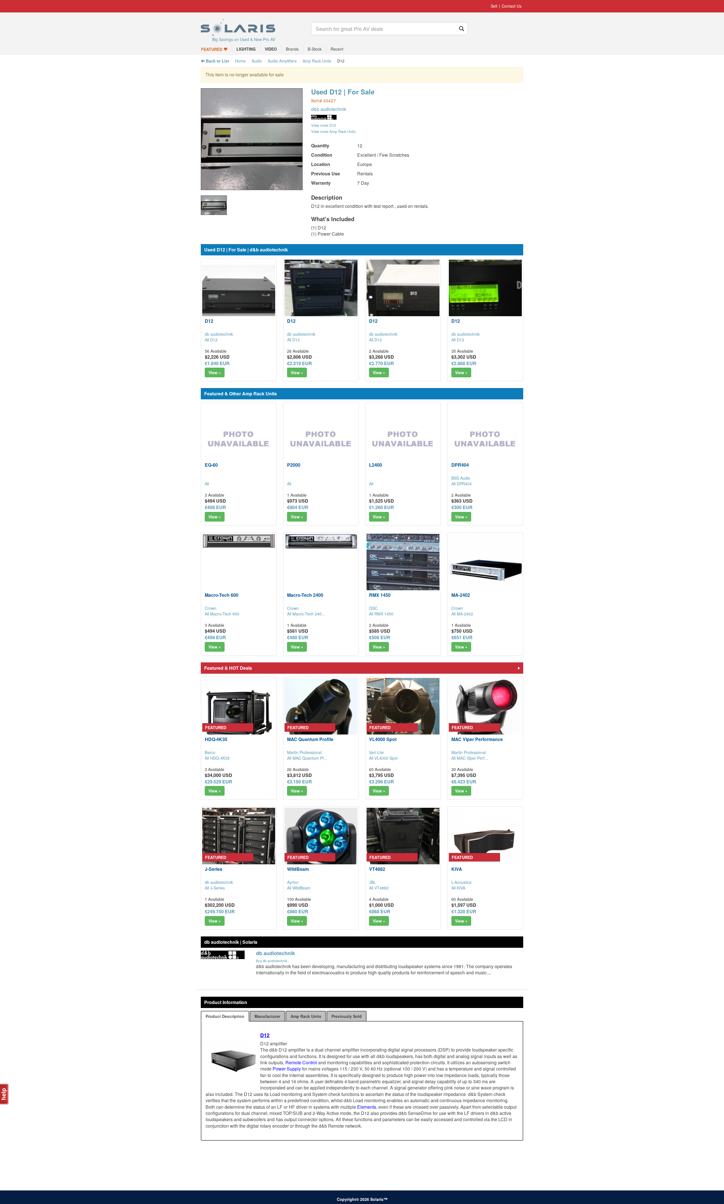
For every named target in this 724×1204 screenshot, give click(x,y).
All (207, 483)
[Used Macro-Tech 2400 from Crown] (321, 541)
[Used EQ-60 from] (238, 440)
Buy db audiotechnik (271, 960)
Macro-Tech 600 (221, 595)
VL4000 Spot (383, 739)
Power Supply (287, 1068)
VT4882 (377, 869)
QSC (373, 608)
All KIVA (458, 888)
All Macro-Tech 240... (306, 614)
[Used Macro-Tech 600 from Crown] (238, 541)
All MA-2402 (462, 614)
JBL (372, 882)
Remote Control (301, 1062)
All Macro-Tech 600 (222, 614)
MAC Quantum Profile (310, 739)
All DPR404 (461, 483)
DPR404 (460, 465)
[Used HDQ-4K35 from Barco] (238, 714)
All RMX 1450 (381, 614)
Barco (210, 752)
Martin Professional (304, 752)
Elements (366, 1107)
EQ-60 (211, 465)
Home (240, 61)
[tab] (225, 1016)
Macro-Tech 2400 (305, 595)
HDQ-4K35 (216, 739)
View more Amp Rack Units (333, 131)
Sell (494, 6)
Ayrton (293, 882)
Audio (257, 61)
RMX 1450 (380, 595)
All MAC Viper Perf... (469, 758)
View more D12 (323, 125)
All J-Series (215, 888)
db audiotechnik (219, 334)
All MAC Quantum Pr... (307, 758)
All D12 (211, 340)
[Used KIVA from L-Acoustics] (485, 844)
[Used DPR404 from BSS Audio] (485, 440)
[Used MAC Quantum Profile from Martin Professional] (321, 714)
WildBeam (298, 869)
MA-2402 (460, 595)
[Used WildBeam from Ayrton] (321, 844)
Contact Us (512, 6)
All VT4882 (379, 888)
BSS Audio (460, 478)
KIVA (456, 869)
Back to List (217, 61)
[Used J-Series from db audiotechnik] (238, 844)
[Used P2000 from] (321, 440)
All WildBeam (299, 888)
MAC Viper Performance (477, 739)
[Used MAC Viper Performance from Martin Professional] (485, 714)
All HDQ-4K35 (217, 758)
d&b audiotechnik (328, 109)
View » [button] (214, 372)
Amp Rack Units (317, 61)
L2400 (375, 465)
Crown (210, 608)
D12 (209, 321)
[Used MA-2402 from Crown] (485, 570)
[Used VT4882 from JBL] (403, 844)
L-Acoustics (461, 882)
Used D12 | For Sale (342, 91)
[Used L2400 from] (403, 440)
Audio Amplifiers (282, 61)
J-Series (213, 869)
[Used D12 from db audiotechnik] (251, 187)
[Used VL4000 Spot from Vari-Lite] (403, 714)
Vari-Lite (376, 752)
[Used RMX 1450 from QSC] (403, 570)
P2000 (293, 465)
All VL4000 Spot (383, 758)
